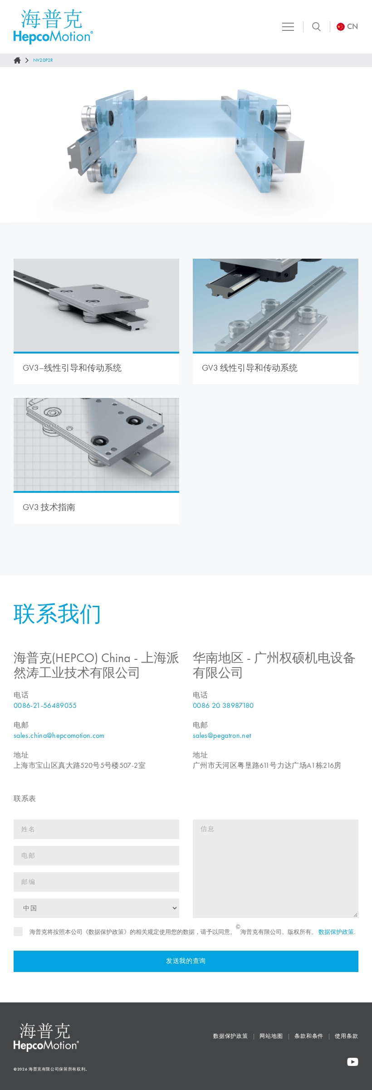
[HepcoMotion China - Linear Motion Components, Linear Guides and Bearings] (53, 26)
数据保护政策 (336, 931)
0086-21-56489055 (45, 705)
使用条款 (346, 1036)
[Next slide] (357, 145)
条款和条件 (309, 1036)
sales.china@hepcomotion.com (59, 735)
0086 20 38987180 (223, 705)
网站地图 (271, 1036)
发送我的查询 (186, 961)
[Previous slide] (15, 145)
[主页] (17, 60)
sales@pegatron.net (222, 735)
